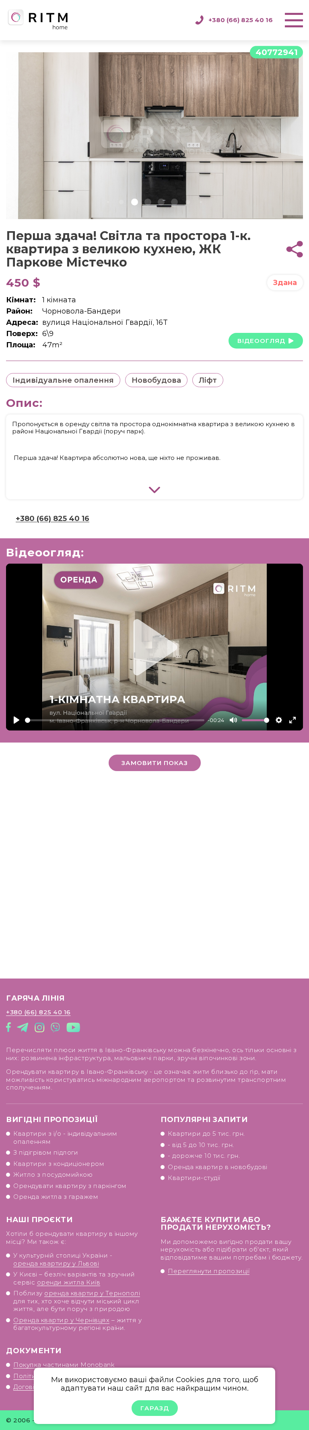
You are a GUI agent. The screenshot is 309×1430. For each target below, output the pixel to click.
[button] (108, 202)
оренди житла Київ (69, 1282)
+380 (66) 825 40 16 (240, 20)
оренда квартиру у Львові (56, 1263)
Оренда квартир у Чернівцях (61, 1320)
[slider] (114, 720)
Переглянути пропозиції (208, 1271)
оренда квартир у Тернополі (92, 1293)
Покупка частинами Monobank (63, 1364)
